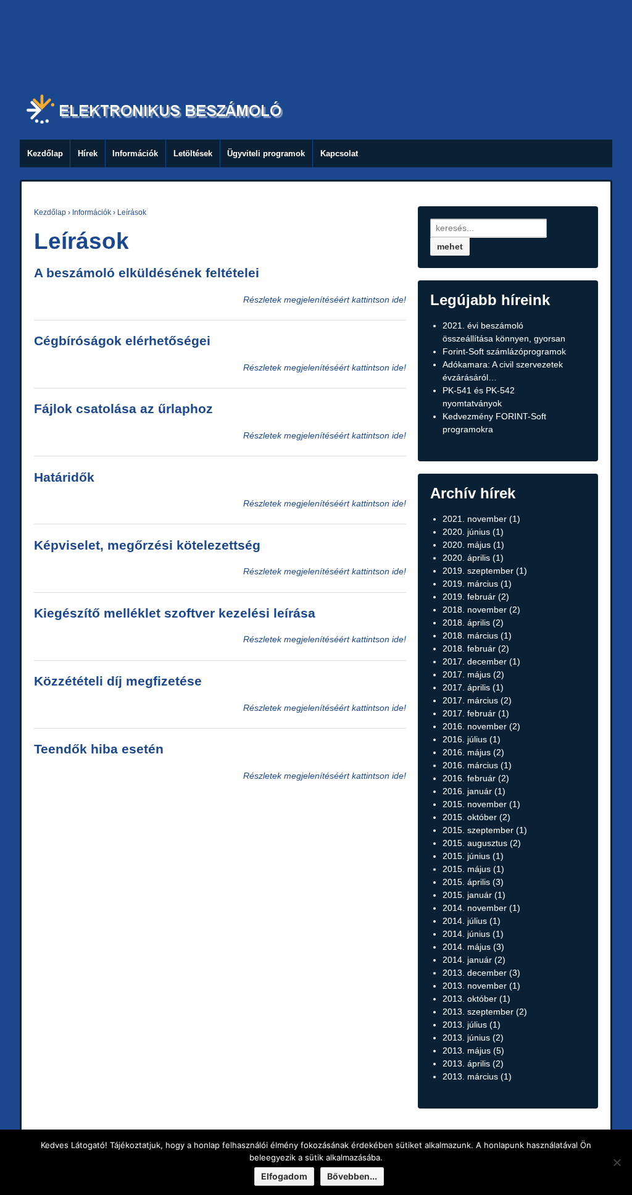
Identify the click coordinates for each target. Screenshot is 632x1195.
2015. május (467, 869)
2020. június (466, 532)
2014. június (466, 934)
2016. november (475, 726)
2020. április (466, 558)
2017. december (475, 661)
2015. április (466, 882)
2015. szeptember (478, 830)
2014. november (475, 908)
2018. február (469, 648)
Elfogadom (284, 1176)
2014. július (465, 921)
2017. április (466, 687)
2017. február (469, 713)
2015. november (475, 804)
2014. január (467, 960)
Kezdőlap (45, 153)
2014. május (467, 947)
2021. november (475, 519)
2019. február (469, 597)
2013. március (470, 1076)
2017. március (470, 700)
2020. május (467, 545)
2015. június (466, 856)
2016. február (469, 778)
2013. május (467, 1050)
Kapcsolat (339, 153)
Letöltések (192, 153)
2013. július (465, 1024)
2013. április (466, 1063)
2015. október (470, 817)
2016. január (467, 791)
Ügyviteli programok (266, 153)
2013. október (470, 999)
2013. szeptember (478, 1012)
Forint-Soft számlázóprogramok (504, 351)
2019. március (470, 584)
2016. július (465, 739)
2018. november (475, 609)
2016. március (470, 765)
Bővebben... (352, 1176)
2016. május (467, 752)
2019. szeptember (478, 571)
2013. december (475, 973)
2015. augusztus (475, 843)
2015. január (467, 895)
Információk (135, 153)
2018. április (466, 622)
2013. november (475, 986)
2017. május (467, 674)
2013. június (466, 1037)
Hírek (88, 153)
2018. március (470, 635)
